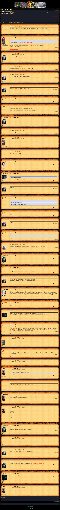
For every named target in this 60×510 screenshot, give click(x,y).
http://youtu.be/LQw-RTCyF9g (29, 42)
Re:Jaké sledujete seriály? (15, 37)
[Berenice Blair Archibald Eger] (2, 482)
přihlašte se (7, 11)
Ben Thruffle (5, 337)
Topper (4, 37)
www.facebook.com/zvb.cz (55, 16)
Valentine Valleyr (5, 368)
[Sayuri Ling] (2, 169)
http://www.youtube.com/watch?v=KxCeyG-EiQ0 (37, 463)
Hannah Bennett (5, 53)
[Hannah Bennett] (2, 61)
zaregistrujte (11, 11)
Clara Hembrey (5, 173)
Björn (3, 324)
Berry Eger (4, 311)
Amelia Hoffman (5, 289)
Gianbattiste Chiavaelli (4, 138)
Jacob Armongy (5, 106)
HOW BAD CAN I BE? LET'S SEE (14, 49)
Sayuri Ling (4, 161)
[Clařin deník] (2, 180)
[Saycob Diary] (2, 113)
